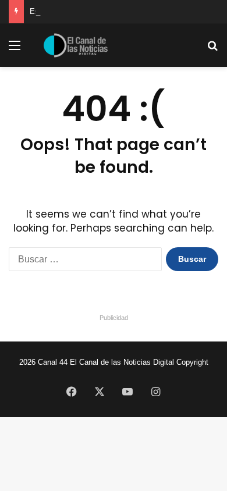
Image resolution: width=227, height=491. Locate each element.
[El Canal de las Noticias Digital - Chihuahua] (75, 45)
